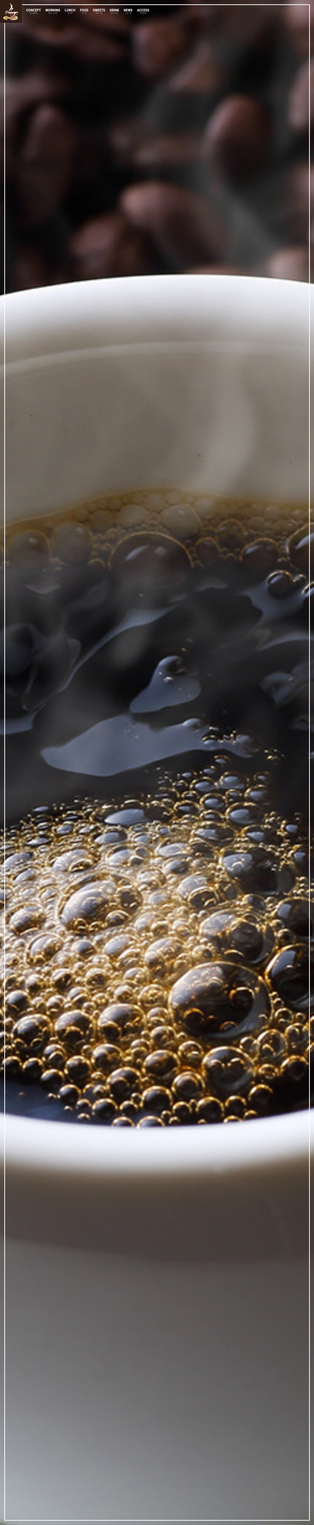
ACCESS (143, 11)
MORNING (52, 11)
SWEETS (99, 11)
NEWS (128, 11)
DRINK (114, 11)
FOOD (84, 11)
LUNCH (70, 11)
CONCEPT (33, 11)
